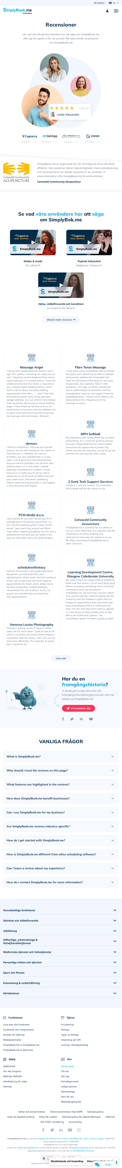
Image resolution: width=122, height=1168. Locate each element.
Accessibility (75, 1121)
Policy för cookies (48, 1116)
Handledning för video (15, 1081)
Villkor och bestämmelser (31, 1111)
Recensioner (67, 1066)
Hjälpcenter (9, 1066)
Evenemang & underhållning (21, 983)
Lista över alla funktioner (16, 1024)
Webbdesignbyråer (71, 1101)
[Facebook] (63, 719)
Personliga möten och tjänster (22, 962)
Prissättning (67, 1024)
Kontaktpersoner (70, 1081)
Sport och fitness (13, 972)
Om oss (65, 1071)
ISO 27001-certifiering (52, 1121)
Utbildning (10, 931)
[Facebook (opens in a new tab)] (43, 1130)
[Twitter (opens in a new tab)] (52, 1130)
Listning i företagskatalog (74, 1044)
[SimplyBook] (17, 11)
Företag (65, 1029)
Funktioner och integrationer (18, 1029)
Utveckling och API (71, 1039)
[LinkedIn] (81, 719)
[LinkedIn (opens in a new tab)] (61, 1130)
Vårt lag (65, 1076)
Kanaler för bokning (13, 1034)
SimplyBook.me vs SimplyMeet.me (21, 1044)
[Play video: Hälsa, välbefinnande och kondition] (61, 285)
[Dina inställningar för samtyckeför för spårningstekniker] (116, 1162)
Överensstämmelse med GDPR (66, 1111)
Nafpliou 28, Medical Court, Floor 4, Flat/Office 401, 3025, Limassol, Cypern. (71, 1138)
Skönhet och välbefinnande (20, 920)
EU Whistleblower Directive (82, 1150)
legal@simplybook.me (81, 1147)
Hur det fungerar (12, 1071)
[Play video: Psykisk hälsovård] (89, 242)
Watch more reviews (59, 319)
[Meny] (116, 11)
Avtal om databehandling (20, 1116)
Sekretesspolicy (95, 1111)
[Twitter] (72, 719)
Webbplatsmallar (12, 1039)
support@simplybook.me (28, 1147)
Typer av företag (69, 1034)
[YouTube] (91, 719)
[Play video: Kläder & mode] (33, 242)
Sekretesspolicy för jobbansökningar (81, 1116)
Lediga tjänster (69, 1086)
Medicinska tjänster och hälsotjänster (27, 952)
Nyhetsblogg (68, 1091)
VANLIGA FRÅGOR (12, 1076)
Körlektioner (11, 993)
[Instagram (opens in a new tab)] (79, 1130)
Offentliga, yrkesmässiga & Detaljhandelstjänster (20, 941)
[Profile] (107, 11)
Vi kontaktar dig (81, 708)
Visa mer (61, 658)
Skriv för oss (67, 1096)
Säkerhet (110, 1116)
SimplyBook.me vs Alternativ (18, 1049)
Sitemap (7, 1086)
